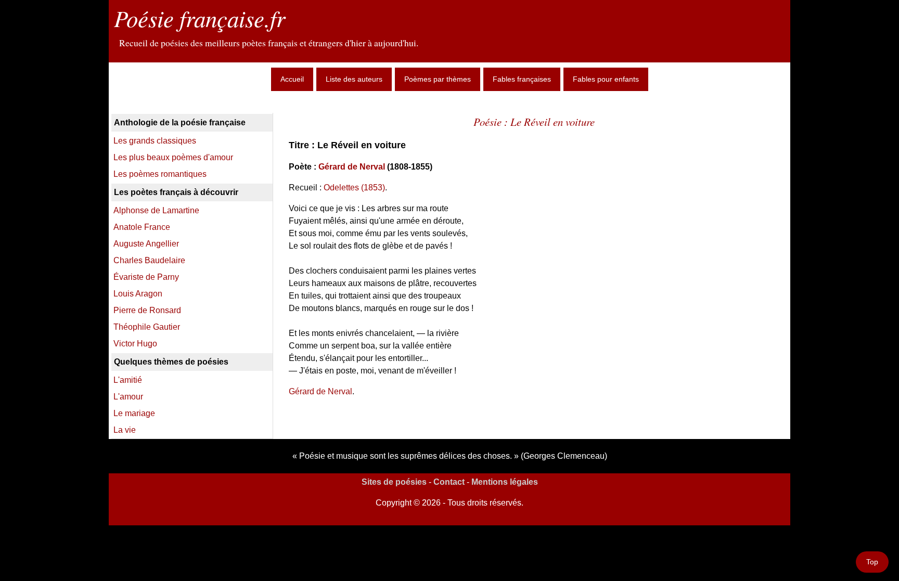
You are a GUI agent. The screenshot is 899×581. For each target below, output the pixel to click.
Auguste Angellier (146, 243)
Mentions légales (504, 481)
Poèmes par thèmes (437, 79)
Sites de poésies (394, 481)
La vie (124, 429)
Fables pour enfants (606, 79)
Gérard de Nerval (351, 166)
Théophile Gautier (146, 326)
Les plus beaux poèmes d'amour (173, 157)
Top (872, 562)
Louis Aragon (137, 293)
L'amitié (127, 380)
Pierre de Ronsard (147, 310)
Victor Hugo (135, 343)
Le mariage (134, 413)
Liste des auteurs (354, 79)
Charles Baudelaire (149, 260)
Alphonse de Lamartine (156, 210)
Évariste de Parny (146, 277)
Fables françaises (522, 79)
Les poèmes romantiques (160, 174)
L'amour (128, 396)
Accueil (292, 79)
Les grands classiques (154, 140)
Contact (449, 481)
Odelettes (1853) (354, 187)
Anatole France (141, 227)
